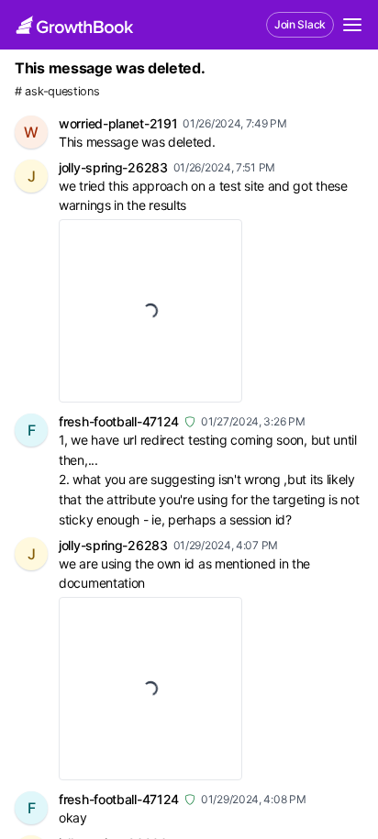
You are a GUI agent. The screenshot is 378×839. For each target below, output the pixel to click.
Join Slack (300, 24)
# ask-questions (57, 91)
